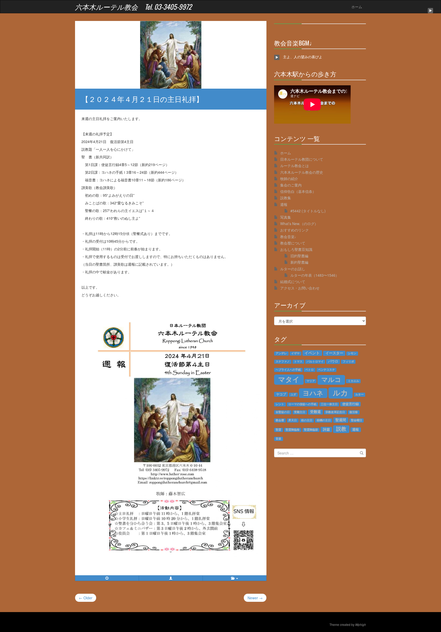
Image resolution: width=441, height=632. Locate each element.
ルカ (340, 392)
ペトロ (309, 369)
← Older (85, 597)
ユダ (293, 394)
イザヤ (295, 353)
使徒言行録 (350, 404)
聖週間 (340, 419)
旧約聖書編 (299, 255)
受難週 (315, 411)
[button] (171, 578)
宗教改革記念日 (335, 412)
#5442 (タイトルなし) (308, 210)
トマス (298, 361)
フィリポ (348, 361)
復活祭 (353, 412)
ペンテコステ (326, 369)
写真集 (285, 217)
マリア (311, 381)
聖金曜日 (356, 420)
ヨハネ (313, 392)
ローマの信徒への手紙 (302, 404)
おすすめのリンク (294, 229)
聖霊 (278, 429)
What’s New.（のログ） (299, 223)
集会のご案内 (291, 185)
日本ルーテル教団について (301, 159)
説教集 (285, 197)
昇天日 (292, 420)
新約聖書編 (299, 262)
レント (280, 404)
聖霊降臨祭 (293, 429)
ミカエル (353, 381)
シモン (352, 353)
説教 (341, 428)
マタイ (289, 379)
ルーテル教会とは (294, 165)
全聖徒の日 (283, 412)
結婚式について (292, 281)
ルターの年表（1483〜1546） (314, 275)
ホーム (356, 6)
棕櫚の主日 (324, 420)
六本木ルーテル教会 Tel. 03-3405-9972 (133, 7)
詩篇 (326, 429)
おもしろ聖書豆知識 (296, 249)
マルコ (331, 379)
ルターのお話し (292, 268)
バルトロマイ (315, 361)
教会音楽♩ (289, 236)
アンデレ (281, 353)
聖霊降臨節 (311, 429)
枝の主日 (306, 420)
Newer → (255, 597)
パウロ (333, 361)
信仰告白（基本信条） (298, 191)
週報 (283, 204)
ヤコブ (281, 394)
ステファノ (283, 361)
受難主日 (299, 412)
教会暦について (292, 242)
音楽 (278, 438)
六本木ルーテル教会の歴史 (301, 172)
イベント (312, 353)
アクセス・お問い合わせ (300, 287)
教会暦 (280, 420)
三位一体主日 (329, 404)
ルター (359, 394)
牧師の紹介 (289, 178)
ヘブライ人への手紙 (288, 369)
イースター (334, 353)
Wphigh (360, 625)
